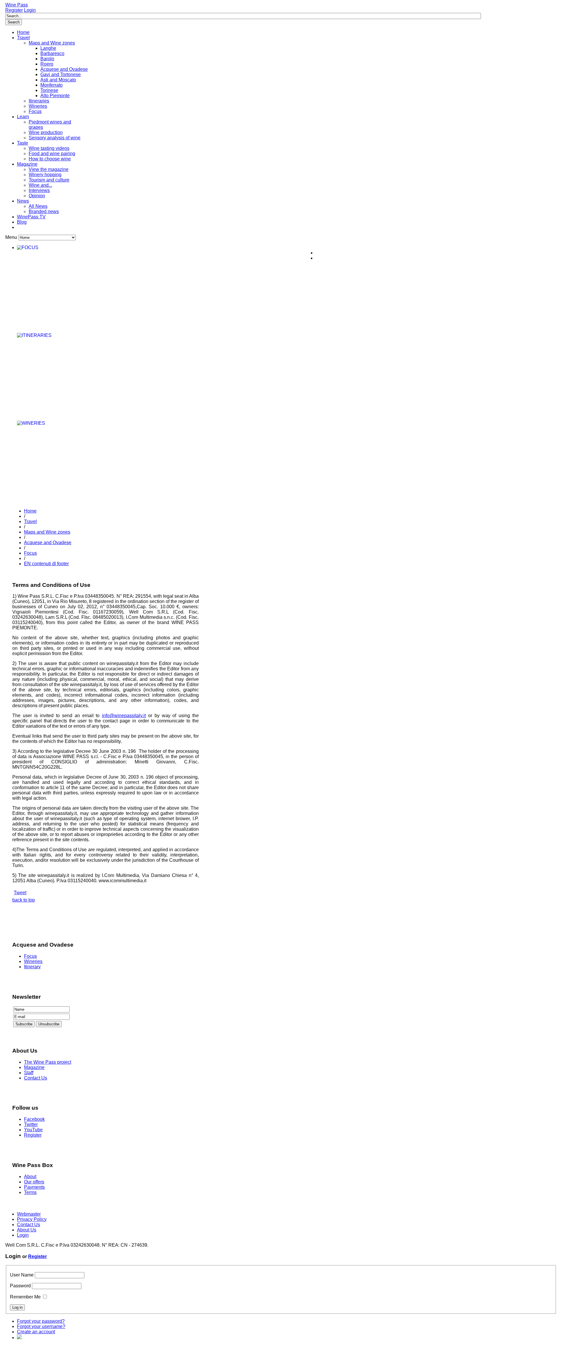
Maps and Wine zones (52, 42)
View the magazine (48, 169)
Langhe (48, 48)
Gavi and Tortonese (60, 74)
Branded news (44, 211)
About (30, 1176)
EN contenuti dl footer (46, 563)
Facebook (34, 1119)
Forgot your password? (41, 1321)
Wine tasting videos (49, 148)
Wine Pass (16, 4)
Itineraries (39, 100)
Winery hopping (45, 174)
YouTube (33, 1129)
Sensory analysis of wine (54, 137)
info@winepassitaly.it (124, 715)
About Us (26, 1229)
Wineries (38, 106)
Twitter (31, 1124)
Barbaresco (52, 53)
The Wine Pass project (47, 1062)
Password (20, 1285)
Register (14, 10)
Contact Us (35, 1077)
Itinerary (32, 966)
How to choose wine (50, 158)
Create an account (36, 1331)
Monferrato (51, 85)
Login (30, 10)
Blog (22, 222)
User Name (22, 1274)
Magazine (27, 164)
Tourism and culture (49, 179)
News (23, 200)
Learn (23, 116)
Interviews (39, 190)
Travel (23, 37)
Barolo (47, 58)
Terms (30, 1192)
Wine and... (40, 185)
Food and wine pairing (52, 153)
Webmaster (29, 1214)
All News (38, 206)
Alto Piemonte (55, 95)
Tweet (20, 892)
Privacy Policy (32, 1219)
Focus (35, 111)
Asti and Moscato (58, 79)
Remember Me (25, 1296)
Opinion (37, 195)
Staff (28, 1072)
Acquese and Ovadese (64, 69)
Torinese (49, 90)
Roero (46, 63)
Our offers (34, 1181)
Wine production (46, 132)
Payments (34, 1187)
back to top (23, 899)
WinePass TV (31, 216)
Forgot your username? (41, 1326)
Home (23, 32)
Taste (22, 143)
